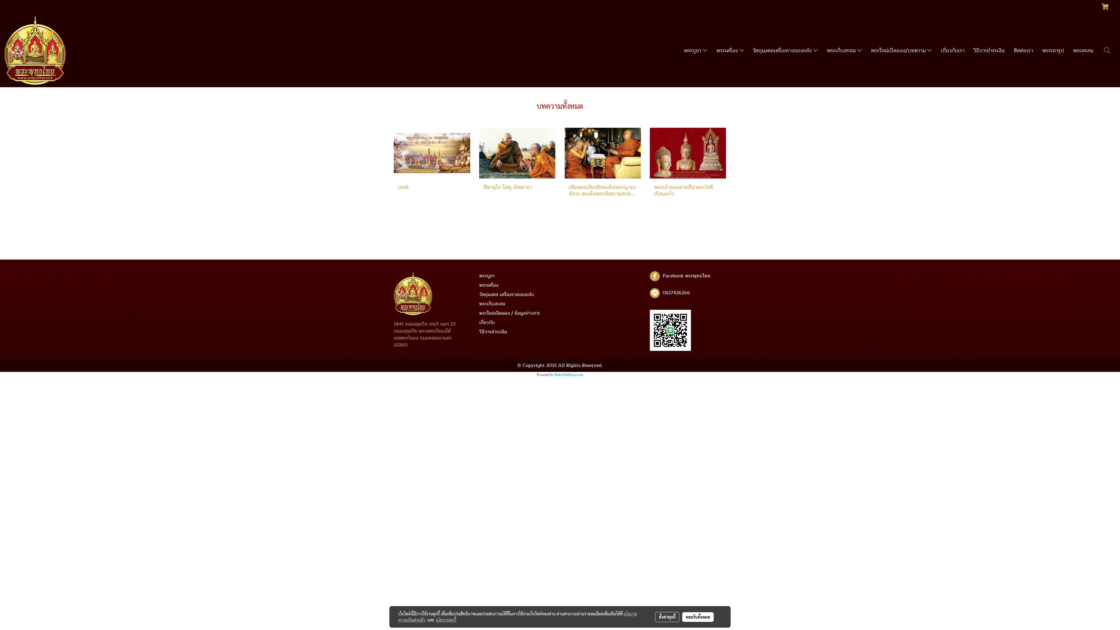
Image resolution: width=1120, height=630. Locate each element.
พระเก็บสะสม (842, 50)
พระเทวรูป (1053, 50)
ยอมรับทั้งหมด (698, 617)
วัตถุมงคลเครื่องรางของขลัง (783, 50)
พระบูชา (693, 50)
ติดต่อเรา (1023, 50)
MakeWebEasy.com (568, 375)
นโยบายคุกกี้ (446, 619)
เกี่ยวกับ (487, 322)
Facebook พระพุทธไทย (686, 276)
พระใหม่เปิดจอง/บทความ (899, 50)
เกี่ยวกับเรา (953, 50)
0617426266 (676, 293)
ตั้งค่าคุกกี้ (667, 617)
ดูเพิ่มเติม (406, 206)
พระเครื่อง (727, 50)
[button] (1107, 50)
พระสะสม (1083, 50)
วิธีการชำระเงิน (989, 50)
